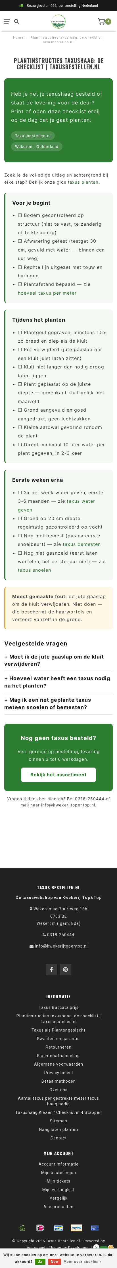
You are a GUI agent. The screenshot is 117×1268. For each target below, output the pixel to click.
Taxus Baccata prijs (59, 1007)
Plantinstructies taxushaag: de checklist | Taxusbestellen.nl (58, 1019)
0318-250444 (60, 934)
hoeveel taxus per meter (47, 293)
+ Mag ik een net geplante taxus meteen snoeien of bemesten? (47, 703)
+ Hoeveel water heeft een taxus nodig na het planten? (57, 682)
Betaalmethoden (58, 1081)
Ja (40, 1262)
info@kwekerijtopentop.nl (61, 946)
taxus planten (83, 182)
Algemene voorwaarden (58, 1064)
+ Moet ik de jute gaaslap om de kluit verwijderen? (54, 660)
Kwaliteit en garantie (58, 1038)
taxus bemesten (82, 544)
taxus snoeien (34, 570)
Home (18, 37)
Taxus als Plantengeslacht (58, 1030)
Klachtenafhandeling (58, 1055)
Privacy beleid (58, 1072)
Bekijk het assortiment (58, 774)
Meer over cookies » (83, 1262)
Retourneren (59, 1047)
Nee (54, 1262)
